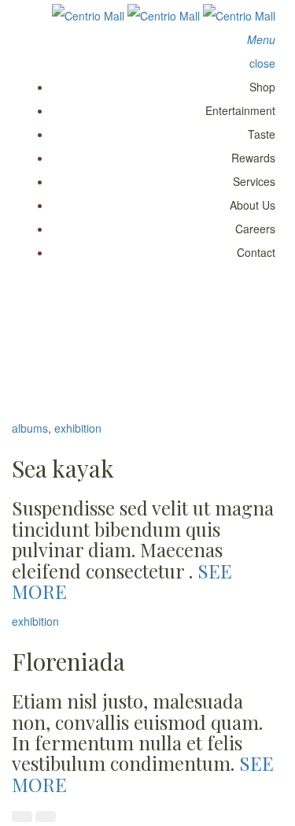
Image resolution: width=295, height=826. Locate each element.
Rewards (253, 158)
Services (254, 181)
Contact (256, 252)
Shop (262, 87)
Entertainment (240, 110)
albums (30, 428)
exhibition (77, 428)
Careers (255, 228)
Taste (261, 134)
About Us (252, 205)
